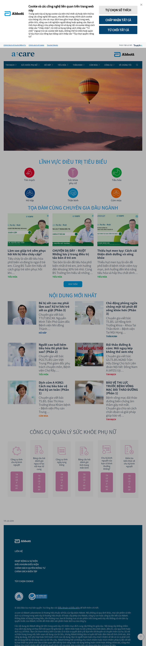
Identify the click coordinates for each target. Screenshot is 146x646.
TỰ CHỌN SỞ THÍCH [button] (118, 10)
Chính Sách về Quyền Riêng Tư (15, 45)
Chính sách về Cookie (36, 45)
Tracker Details (52, 45)
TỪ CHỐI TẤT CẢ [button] (118, 30)
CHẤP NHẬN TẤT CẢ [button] (118, 20)
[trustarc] (137, 45)
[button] (141, 5)
